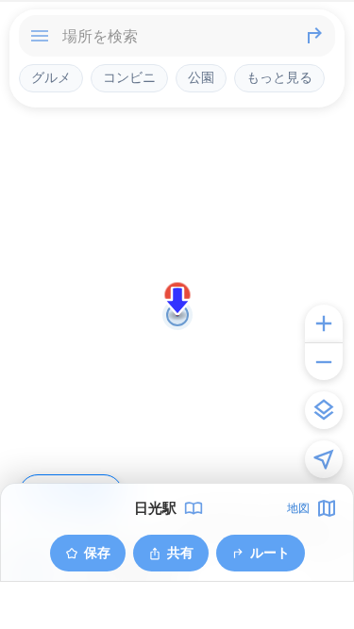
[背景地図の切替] (324, 410)
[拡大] (324, 323)
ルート (270, 552)
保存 (97, 552)
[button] (177, 301)
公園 (201, 77)
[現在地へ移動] (324, 459)
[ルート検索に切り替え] (314, 36)
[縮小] (324, 361)
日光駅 (155, 508)
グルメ (51, 77)
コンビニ (129, 77)
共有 (180, 552)
